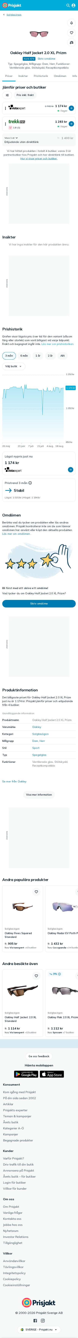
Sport (35, 748)
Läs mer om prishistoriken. (57, 344)
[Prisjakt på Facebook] (35, 1320)
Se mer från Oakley (14, 781)
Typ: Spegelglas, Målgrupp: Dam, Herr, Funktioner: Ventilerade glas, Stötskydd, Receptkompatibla (39, 65)
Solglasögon (14, 14)
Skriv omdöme (46, 58)
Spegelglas (39, 755)
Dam (35, 741)
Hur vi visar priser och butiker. (38, 158)
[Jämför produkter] (71, 42)
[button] (71, 23)
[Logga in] (73, 5)
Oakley (36, 727)
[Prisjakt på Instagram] (43, 1320)
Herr (42, 741)
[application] (39, 411)
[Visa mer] (5, 108)
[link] (22, 918)
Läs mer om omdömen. (16, 533)
